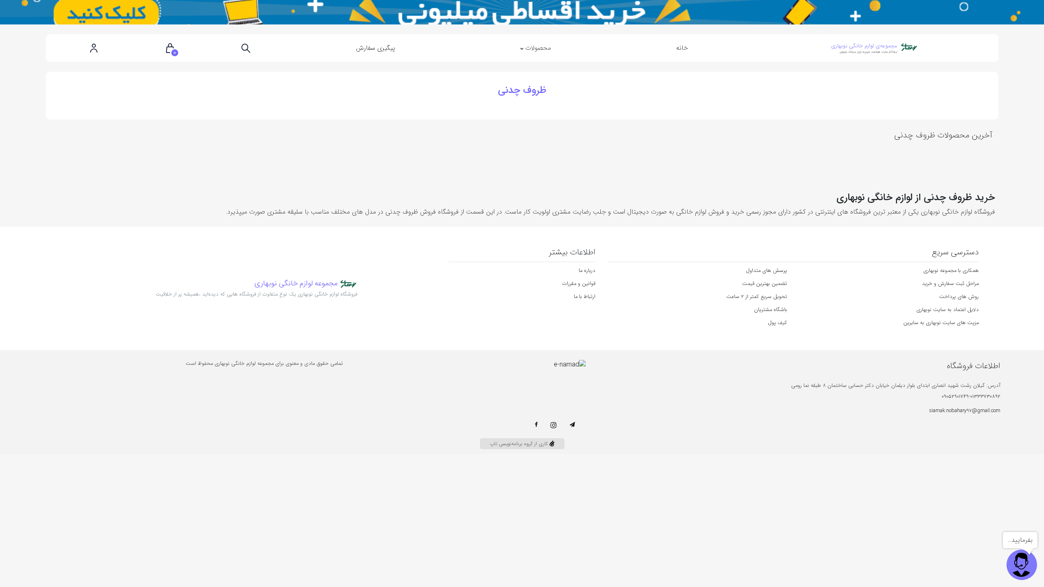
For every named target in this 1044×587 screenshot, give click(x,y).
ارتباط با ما (584, 297)
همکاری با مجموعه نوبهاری (951, 271)
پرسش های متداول (766, 271)
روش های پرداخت (959, 297)
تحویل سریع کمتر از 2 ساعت (756, 297)
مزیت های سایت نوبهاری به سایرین (941, 323)
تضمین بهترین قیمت (764, 284)
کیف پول (777, 323)
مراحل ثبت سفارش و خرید (950, 284)
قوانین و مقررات (578, 284)
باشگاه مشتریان (770, 310)
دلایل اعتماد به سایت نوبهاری (947, 310)
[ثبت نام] (94, 48)
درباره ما (587, 271)
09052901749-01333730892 (971, 397)
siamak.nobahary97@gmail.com (964, 411)
